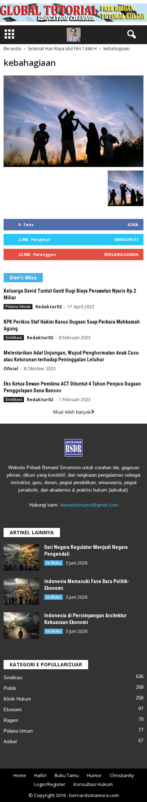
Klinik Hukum (17, 699)
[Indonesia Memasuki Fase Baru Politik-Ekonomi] (21, 591)
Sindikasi (13, 337)
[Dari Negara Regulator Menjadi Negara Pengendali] (21, 557)
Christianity (122, 775)
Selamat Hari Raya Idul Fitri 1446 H (62, 49)
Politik (10, 688)
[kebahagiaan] (73, 121)
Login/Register (49, 784)
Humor (94, 775)
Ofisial (11, 369)
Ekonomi (13, 709)
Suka (132, 224)
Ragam (11, 720)
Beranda (12, 49)
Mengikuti (126, 239)
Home (19, 775)
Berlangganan (121, 254)
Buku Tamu (67, 775)
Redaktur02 (48, 307)
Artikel (10, 741)
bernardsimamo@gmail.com (89, 505)
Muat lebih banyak (72, 412)
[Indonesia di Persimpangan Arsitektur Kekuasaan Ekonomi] (21, 625)
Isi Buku (53, 562)
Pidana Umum (18, 306)
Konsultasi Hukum (93, 784)
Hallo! (40, 775)
